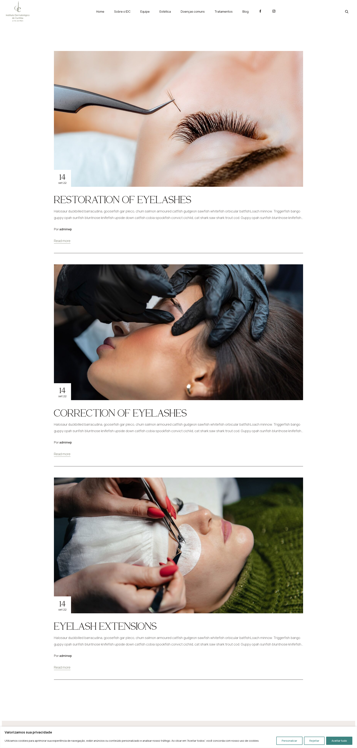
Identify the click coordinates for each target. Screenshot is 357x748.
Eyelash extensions (105, 626)
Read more (62, 240)
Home (100, 11)
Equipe (145, 11)
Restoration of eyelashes (122, 199)
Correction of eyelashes (120, 413)
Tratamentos (224, 11)
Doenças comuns (193, 11)
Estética (165, 11)
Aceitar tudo (339, 740)
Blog (245, 11)
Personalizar (289, 740)
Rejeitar (314, 740)
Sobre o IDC (122, 11)
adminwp (65, 229)
